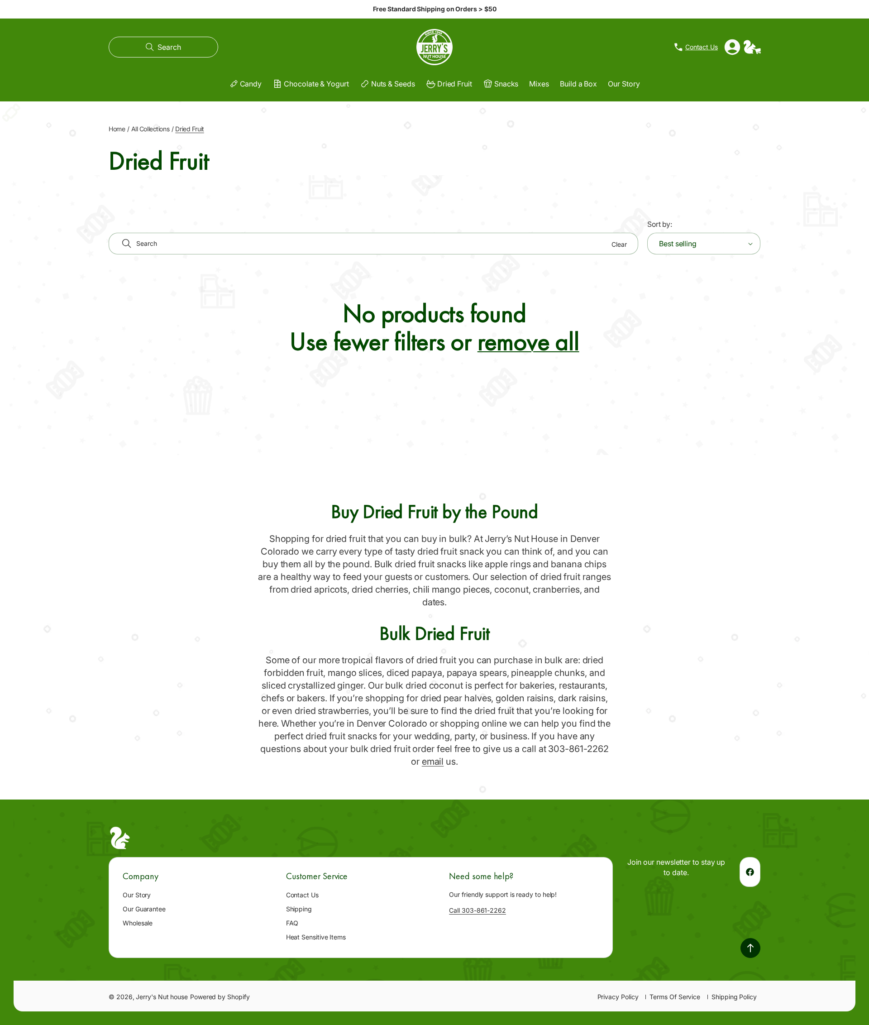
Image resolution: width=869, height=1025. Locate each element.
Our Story (137, 895)
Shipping (299, 909)
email (433, 761)
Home (117, 129)
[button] (163, 47)
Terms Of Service (674, 997)
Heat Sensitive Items (316, 937)
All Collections (150, 129)
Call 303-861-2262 (477, 910)
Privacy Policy (618, 997)
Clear (619, 244)
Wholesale (138, 923)
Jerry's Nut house (162, 997)
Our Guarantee (144, 909)
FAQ (292, 923)
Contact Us (302, 895)
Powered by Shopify (220, 997)
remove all (528, 342)
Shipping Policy (734, 997)
